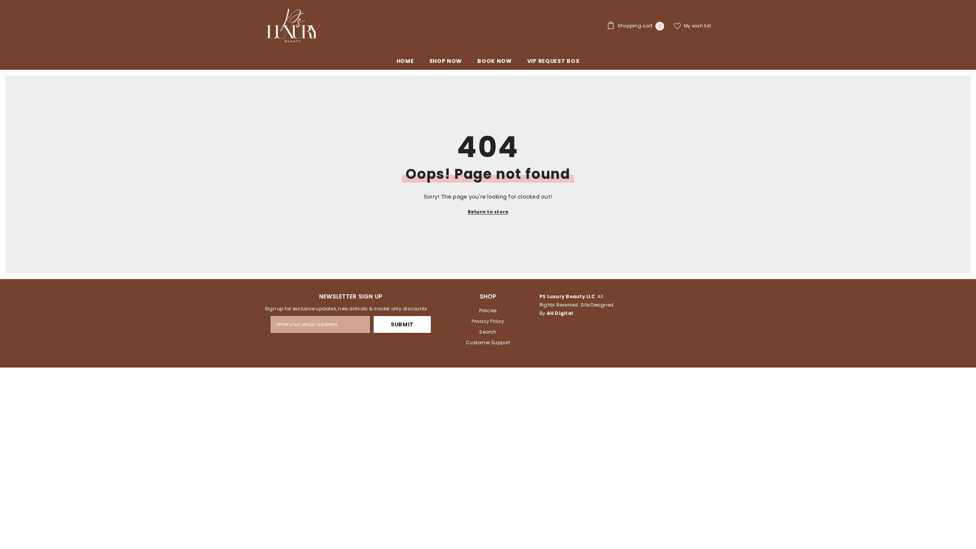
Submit (402, 324)
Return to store (488, 212)
